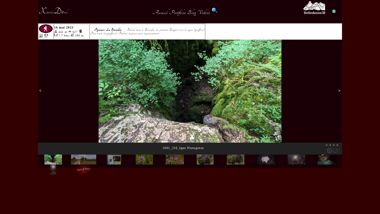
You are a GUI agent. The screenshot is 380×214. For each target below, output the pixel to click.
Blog (191, 12)
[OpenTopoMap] (41, 36)
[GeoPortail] (46, 36)
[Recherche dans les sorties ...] (215, 12)
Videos (204, 12)
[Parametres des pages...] (334, 11)
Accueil (160, 12)
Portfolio (177, 12)
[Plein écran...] (335, 150)
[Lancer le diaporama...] (329, 150)
